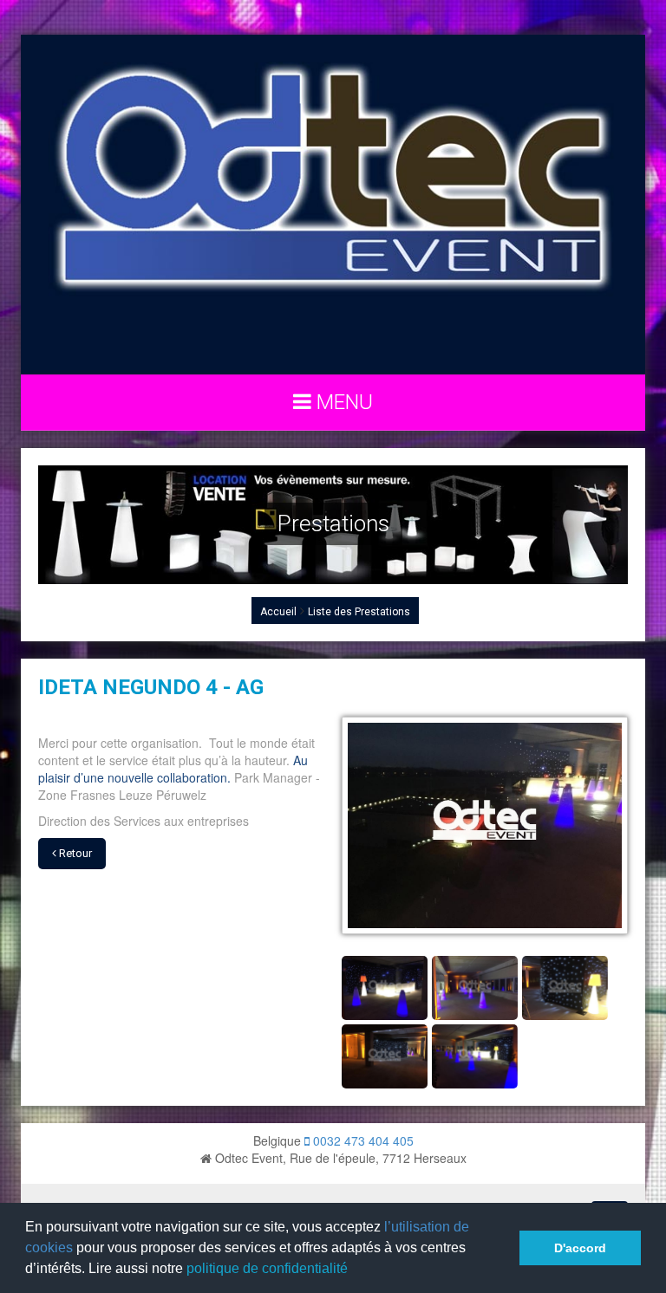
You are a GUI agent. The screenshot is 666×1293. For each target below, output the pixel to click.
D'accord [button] (580, 1248)
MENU (342, 402)
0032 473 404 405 (362, 1140)
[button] (353, 1270)
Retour (74, 853)
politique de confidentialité (267, 1268)
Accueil (278, 612)
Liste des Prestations (359, 612)
